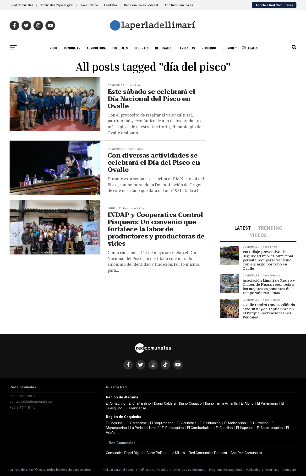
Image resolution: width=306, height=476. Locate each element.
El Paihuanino (210, 423)
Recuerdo (209, 47)
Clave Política (89, 5)
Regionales (163, 47)
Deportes (141, 47)
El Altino (247, 404)
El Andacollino (235, 423)
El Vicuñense (187, 423)
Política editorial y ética (118, 469)
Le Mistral (111, 5)
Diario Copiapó (190, 404)
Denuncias (272, 469)
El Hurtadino (259, 423)
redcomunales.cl (22, 396)
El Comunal (114, 423)
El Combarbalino (200, 428)
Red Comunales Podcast (141, 5)
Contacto (289, 469)
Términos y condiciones (188, 469)
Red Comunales (22, 5)
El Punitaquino (173, 428)
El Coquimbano (162, 423)
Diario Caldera (165, 404)
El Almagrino (116, 404)
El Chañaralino (140, 404)
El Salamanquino (270, 428)
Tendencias (186, 47)
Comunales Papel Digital (56, 5)
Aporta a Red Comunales (274, 5)
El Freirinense (136, 408)
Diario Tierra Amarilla (221, 404)
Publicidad (253, 469)
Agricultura (96, 47)
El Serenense (137, 423)
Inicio (53, 47)
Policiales (120, 47)
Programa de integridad (225, 469)
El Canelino (224, 428)
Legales (251, 47)
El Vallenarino (267, 404)
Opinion (228, 47)
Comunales (72, 47)
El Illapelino (244, 428)
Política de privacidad (153, 469)
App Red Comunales (178, 5)
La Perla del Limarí (144, 428)
